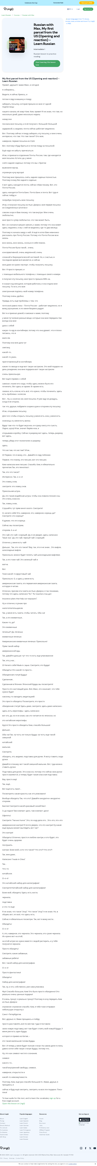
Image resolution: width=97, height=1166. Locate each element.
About (2, 1118)
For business (4, 1130)
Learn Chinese (24, 1134)
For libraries (3, 1132)
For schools (3, 1128)
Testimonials (4, 1134)
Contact (2, 1123)
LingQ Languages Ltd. (16, 1155)
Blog (40, 1121)
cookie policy (72, 1164)
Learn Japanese (24, 1132)
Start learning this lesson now (46, 63)
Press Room (43, 1132)
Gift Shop (3, 1137)
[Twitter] (90, 1148)
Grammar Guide (44, 1134)
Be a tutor (42, 1123)
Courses (17, 15)
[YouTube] (94, 1148)
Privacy (6, 1158)
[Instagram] (81, 1148)
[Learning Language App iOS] (84, 1120)
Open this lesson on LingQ (13, 1103)
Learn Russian (6, 15)
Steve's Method (5, 1125)
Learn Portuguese (25, 1130)
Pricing (2, 1121)
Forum (41, 1118)
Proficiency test (44, 1128)
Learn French (24, 1123)
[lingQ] (8, 9)
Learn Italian (23, 1128)
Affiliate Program (44, 1130)
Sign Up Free (88, 9)
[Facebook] (85, 1148)
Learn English (24, 1118)
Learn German (24, 1125)
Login (78, 9)
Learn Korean (24, 1137)
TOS (1, 1158)
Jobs (40, 1125)
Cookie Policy (20, 1158)
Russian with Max (28, 15)
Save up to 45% (87, 3)
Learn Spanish (24, 1121)
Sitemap (11, 1158)
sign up (53, 1098)
